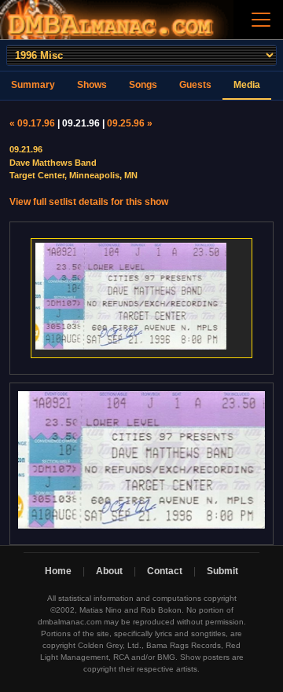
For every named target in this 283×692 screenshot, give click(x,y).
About (109, 571)
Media (246, 84)
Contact (164, 571)
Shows (92, 84)
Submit (222, 571)
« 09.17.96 (32, 123)
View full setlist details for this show (88, 201)
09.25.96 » (130, 123)
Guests (195, 84)
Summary (33, 84)
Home (58, 571)
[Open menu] (261, 19)
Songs (143, 84)
